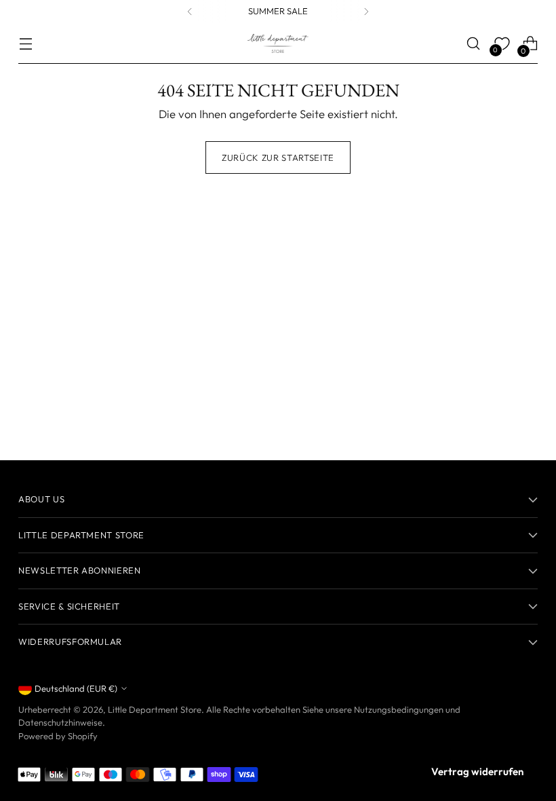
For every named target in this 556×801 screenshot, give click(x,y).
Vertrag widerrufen (477, 771)
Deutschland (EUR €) (76, 688)
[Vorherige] (190, 11)
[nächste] (366, 11)
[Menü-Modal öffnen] (25, 44)
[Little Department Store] (278, 43)
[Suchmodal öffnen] (474, 44)
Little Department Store (154, 709)
